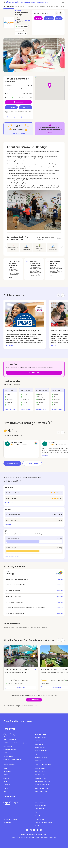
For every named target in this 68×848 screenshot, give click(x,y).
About (22, 721)
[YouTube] (34, 830)
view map (27, 20)
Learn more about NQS (12, 556)
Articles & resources (10, 819)
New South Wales (40, 737)
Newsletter (7, 823)
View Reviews (9, 503)
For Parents (9, 729)
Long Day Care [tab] (7, 384)
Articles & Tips (8, 756)
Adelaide (6, 778)
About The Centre (20, 6)
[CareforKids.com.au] (10, 721)
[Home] (4, 706)
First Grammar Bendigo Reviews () (28, 423)
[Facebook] (31, 830)
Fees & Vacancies (33, 6)
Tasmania (38, 761)
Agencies (38, 812)
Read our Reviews (18, 133)
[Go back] (4, 2)
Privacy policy (42, 834)
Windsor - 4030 (40, 775)
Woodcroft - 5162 (40, 778)
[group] (21, 656)
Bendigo (17, 706)
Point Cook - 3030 (41, 791)
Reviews (42, 6)
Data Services (39, 809)
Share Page (12, 117)
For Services (9, 796)
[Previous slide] (7, 656)
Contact (29, 721)
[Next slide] (61, 247)
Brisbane (6, 775)
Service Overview (40, 805)
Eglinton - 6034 (40, 771)
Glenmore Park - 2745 (42, 785)
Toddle (37, 826)
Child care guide (8, 753)
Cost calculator (8, 746)
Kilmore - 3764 (40, 768)
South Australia (40, 747)
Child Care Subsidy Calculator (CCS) (15, 743)
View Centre (21, 687)
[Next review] (63, 432)
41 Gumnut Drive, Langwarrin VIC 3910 (15, 672)
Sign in (15, 735)
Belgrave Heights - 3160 (42, 781)
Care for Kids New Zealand (43, 823)
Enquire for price (10, 409)
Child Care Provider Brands (12, 760)
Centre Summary (8, 6)
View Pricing (8, 524)
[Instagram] (41, 830)
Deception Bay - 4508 (42, 788)
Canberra (6, 785)
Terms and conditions (28, 834)
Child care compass (10, 750)
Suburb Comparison (53, 6)
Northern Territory (41, 757)
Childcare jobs (39, 819)
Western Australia (41, 751)
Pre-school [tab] (17, 384)
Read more (54, 345)
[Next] (59, 54)
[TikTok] (37, 830)
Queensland (39, 744)
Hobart (5, 791)
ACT (36, 754)
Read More (9, 345)
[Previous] (9, 54)
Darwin (5, 788)
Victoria (10, 706)
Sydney (5, 768)
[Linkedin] (27, 830)
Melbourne (7, 771)
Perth (5, 781)
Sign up (7, 735)
